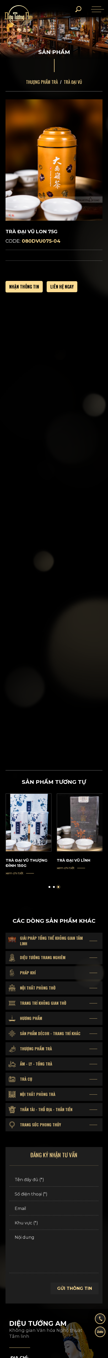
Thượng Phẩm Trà (42, 82)
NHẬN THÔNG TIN (24, 287)
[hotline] (100, 1320)
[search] (78, 9)
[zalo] (100, 1334)
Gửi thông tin (74, 1288)
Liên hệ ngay (62, 287)
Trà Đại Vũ (73, 82)
